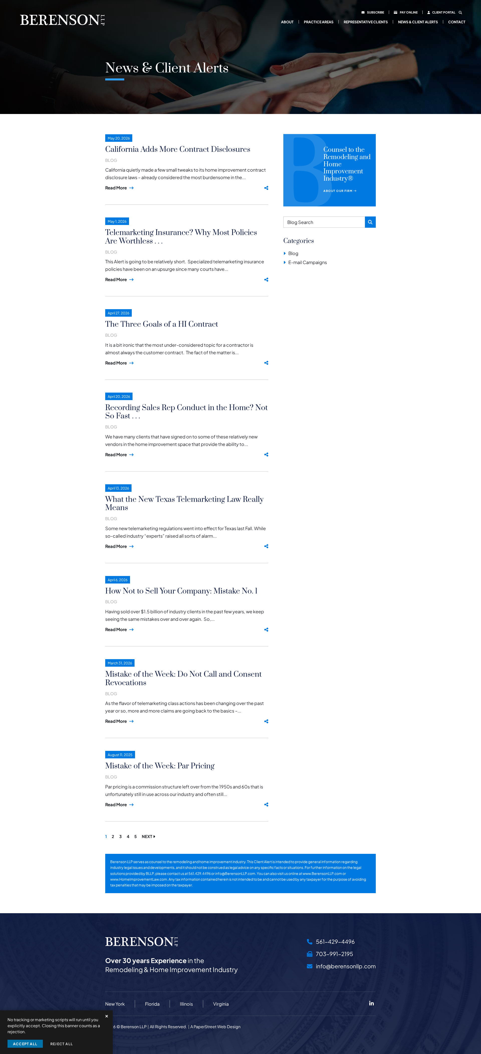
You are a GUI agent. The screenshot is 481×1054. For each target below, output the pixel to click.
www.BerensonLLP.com (322, 873)
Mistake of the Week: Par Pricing (159, 766)
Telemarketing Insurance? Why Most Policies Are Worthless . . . (181, 237)
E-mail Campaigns (307, 262)
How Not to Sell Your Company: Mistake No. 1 (181, 591)
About (287, 22)
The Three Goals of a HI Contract (161, 324)
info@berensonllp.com (345, 966)
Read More (116, 187)
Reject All (61, 1043)
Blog (111, 160)
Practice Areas (318, 22)
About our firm (338, 190)
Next (147, 836)
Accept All (25, 1043)
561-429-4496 (335, 941)
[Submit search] (370, 222)
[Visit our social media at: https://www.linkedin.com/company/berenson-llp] (371, 1003)
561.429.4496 (199, 873)
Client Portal (443, 12)
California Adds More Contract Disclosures (177, 149)
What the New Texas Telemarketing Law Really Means (184, 504)
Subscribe (375, 12)
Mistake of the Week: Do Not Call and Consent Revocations (183, 679)
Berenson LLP (134, 1026)
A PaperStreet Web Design (215, 1026)
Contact (456, 22)
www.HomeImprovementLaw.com (138, 879)
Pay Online (408, 12)
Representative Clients (366, 22)
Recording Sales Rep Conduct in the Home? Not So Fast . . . (186, 412)
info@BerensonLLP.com (235, 873)
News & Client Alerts (418, 22)
